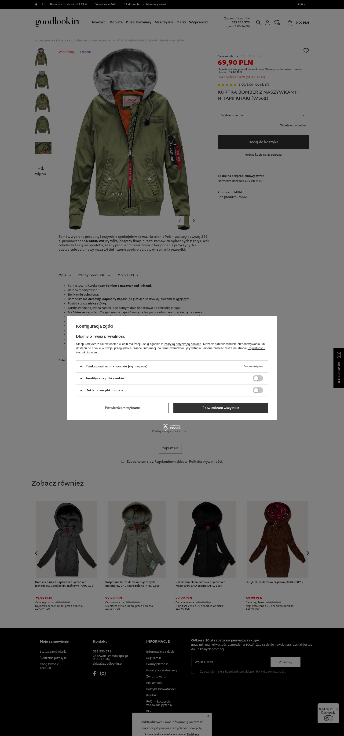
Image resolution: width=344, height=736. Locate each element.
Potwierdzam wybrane (122, 408)
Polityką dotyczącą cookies (182, 343)
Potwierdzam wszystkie (220, 408)
